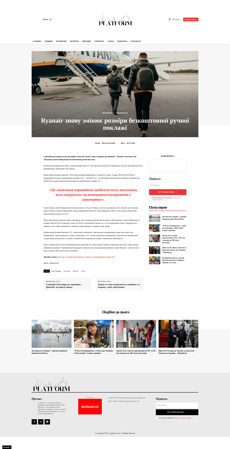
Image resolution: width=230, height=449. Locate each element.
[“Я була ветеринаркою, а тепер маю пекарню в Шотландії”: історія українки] (154, 228)
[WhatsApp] (176, 165)
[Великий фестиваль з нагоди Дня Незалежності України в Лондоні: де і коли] (154, 260)
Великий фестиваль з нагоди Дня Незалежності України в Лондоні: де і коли (173, 260)
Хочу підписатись (166, 192)
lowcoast (67, 271)
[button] (47, 19)
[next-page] (36, 359)
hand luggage (56, 271)
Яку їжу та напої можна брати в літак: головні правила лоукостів (86, 257)
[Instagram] (40, 421)
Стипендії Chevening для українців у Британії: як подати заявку (64, 285)
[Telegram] (47, 421)
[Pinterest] (170, 165)
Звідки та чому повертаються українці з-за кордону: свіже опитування (119, 285)
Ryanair (75, 271)
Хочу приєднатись (175, 412)
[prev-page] (33, 359)
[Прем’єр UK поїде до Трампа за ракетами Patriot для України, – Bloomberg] (154, 250)
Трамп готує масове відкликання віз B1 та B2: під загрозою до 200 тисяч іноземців (136, 352)
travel (83, 271)
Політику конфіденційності (183, 418)
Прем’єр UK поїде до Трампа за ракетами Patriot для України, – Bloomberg (174, 250)
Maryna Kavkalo (108, 143)
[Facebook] (159, 165)
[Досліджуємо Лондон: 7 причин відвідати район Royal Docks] (154, 218)
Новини (107, 113)
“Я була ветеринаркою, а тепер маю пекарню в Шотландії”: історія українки (174, 228)
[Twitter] (165, 165)
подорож (122, 113)
